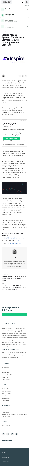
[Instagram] (7, 434)
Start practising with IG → (11, 138)
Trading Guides (6, 398)
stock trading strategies (15, 243)
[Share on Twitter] (19, 76)
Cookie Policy (5, 455)
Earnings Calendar (6, 409)
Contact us (4, 452)
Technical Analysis (6, 393)
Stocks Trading (5, 388)
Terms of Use (4, 454)
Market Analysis (6, 425)
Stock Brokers (5, 367)
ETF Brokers (5, 370)
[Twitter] (12, 434)
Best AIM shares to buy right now (14, 238)
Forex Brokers (5, 372)
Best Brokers (5, 377)
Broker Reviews (6, 379)
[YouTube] (16, 434)
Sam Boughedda (10, 75)
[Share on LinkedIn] (23, 76)
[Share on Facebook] (26, 76)
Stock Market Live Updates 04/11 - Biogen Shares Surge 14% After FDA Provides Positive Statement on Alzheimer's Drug (14, 286)
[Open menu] (23, 2)
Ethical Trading (5, 395)
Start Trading (14, 315)
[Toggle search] (27, 2)
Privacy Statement (5, 457)
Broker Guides (5, 400)
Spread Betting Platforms (8, 374)
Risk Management (6, 391)
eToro (17, 240)
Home (3, 31)
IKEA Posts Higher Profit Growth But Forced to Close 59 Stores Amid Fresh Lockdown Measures (14, 277)
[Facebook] (3, 434)
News (7, 31)
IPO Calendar (5, 412)
